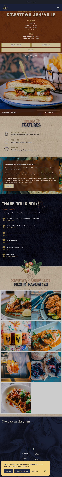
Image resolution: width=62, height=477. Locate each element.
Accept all (8, 471)
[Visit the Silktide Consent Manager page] (45, 471)
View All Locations (31, 2)
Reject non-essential (22, 471)
